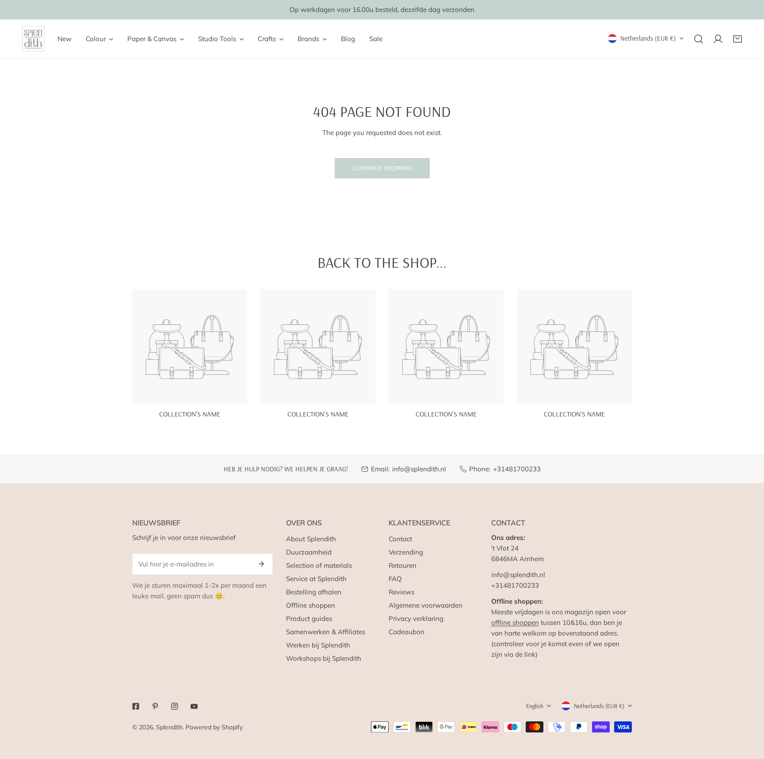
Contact (400, 539)
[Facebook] (135, 706)
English (534, 706)
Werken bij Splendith (318, 645)
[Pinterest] (155, 706)
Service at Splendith (316, 578)
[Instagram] (174, 706)
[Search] (698, 39)
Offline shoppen (310, 605)
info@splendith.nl (419, 469)
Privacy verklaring (416, 618)
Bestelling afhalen (313, 592)
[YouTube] (194, 706)
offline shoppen (515, 622)
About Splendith (311, 539)
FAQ (395, 578)
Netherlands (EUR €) (648, 38)
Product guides (309, 618)
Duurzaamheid (309, 552)
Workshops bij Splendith (323, 658)
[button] (737, 39)
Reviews (401, 592)
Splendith (169, 727)
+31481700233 (517, 469)
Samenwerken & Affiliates (325, 632)
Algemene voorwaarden (425, 605)
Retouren (402, 565)
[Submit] (261, 564)
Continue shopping (382, 168)
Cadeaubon (406, 632)
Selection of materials (319, 565)
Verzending (406, 552)
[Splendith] (33, 38)
